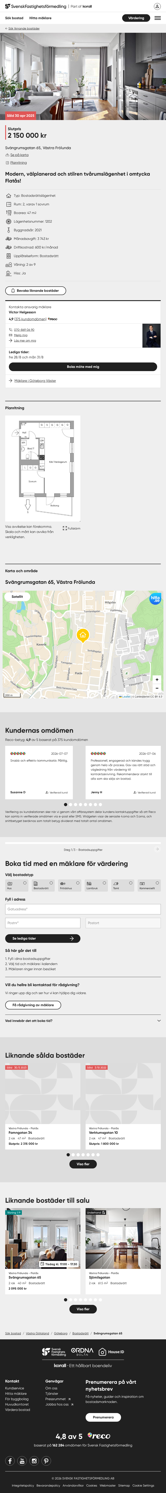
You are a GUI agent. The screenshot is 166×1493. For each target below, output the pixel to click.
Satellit (17, 597)
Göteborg (60, 1333)
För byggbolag (17, 1399)
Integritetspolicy (23, 1485)
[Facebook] (10, 1461)
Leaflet (126, 696)
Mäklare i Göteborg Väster (35, 381)
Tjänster (51, 1393)
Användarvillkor (74, 1485)
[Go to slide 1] (65, 804)
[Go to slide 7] (95, 804)
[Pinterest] (46, 1461)
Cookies (92, 1485)
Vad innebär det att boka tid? (29, 1021)
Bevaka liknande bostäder (38, 291)
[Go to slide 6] (90, 804)
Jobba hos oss (57, 1404)
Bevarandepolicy (49, 1485)
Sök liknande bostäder (24, 28)
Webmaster (108, 1485)
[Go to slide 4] (80, 804)
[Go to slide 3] (75, 804)
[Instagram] (34, 1461)
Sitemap (124, 1485)
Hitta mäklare (16, 1393)
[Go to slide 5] (85, 804)
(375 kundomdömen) (30, 319)
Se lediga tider (24, 938)
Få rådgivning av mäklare (33, 1005)
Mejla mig (20, 335)
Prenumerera (103, 1417)
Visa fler (83, 1164)
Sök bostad (14, 18)
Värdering (136, 18)
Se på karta (19, 155)
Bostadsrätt (80, 1333)
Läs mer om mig (25, 340)
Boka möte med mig (83, 367)
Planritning (18, 163)
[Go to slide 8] (100, 804)
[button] (158, 18)
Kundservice (14, 1388)
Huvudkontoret (17, 1404)
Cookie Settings (143, 1485)
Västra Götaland (37, 1333)
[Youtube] (22, 1461)
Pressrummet (55, 1399)
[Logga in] (157, 6)
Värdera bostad (17, 1410)
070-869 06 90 (24, 329)
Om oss (51, 1388)
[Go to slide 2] (70, 804)
